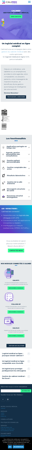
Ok (10, 446)
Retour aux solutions (16, 345)
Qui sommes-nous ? (6, 435)
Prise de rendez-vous (6, 427)
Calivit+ (2, 413)
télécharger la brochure (16, 97)
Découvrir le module (16, 288)
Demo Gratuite (16, 16)
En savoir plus (18, 446)
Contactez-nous (16, 250)
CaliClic (2, 414)
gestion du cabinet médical (12, 52)
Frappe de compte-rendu (7, 429)
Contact (3, 437)
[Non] (30, 443)
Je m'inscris (26, 391)
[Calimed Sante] (9, 2)
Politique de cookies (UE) (9, 422)
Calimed (3, 408)
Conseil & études (7, 419)
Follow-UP (3, 416)
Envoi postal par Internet (7, 430)
